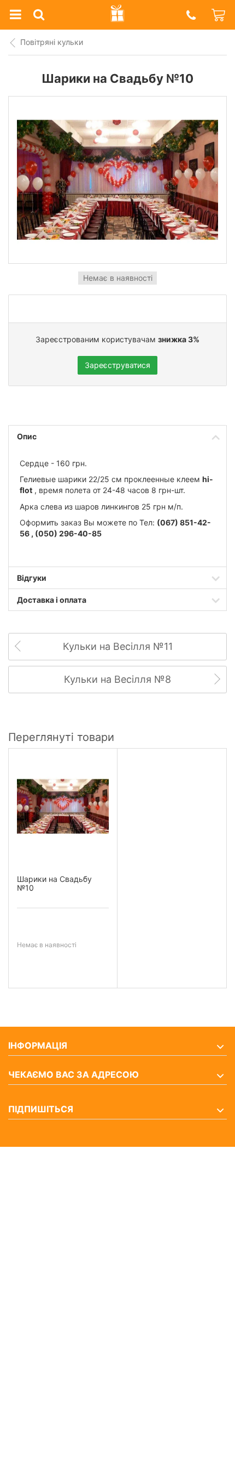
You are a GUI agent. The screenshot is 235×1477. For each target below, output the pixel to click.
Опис (27, 436)
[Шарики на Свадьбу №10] (63, 806)
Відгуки (31, 577)
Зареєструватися (117, 365)
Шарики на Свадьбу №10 (54, 883)
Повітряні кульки (51, 42)
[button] (190, 15)
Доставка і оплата (51, 599)
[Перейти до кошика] (219, 15)
